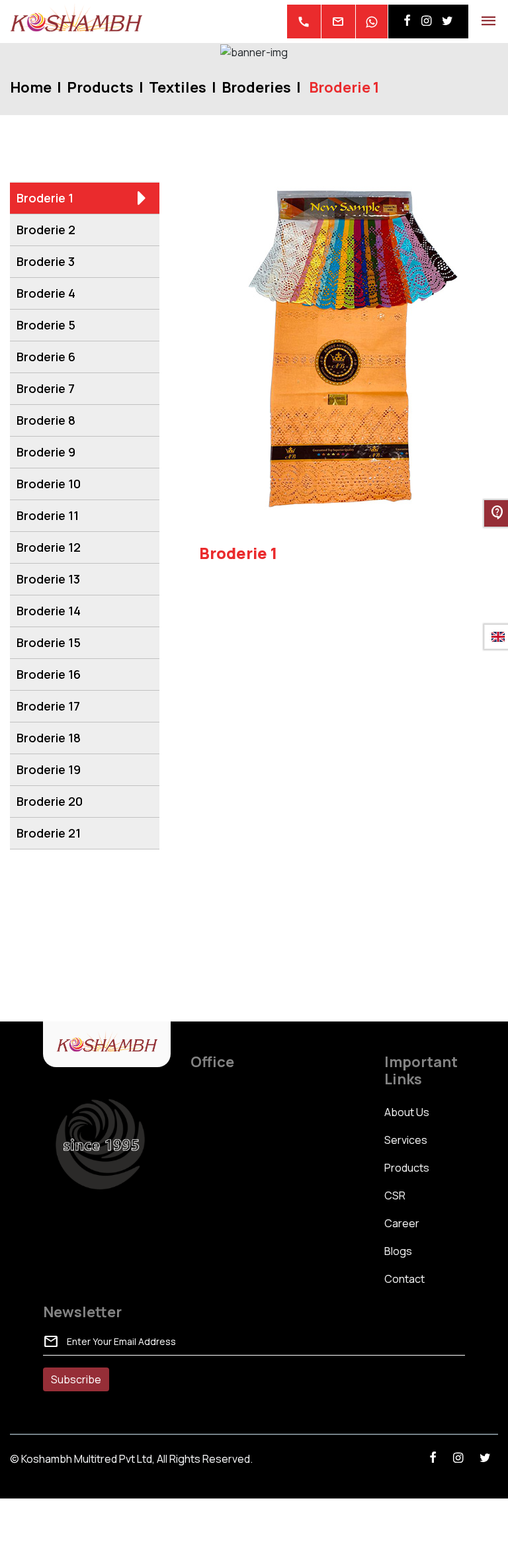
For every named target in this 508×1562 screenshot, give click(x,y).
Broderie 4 (46, 293)
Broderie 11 (48, 515)
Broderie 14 (49, 611)
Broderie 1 (45, 198)
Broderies (256, 87)
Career (401, 1223)
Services (405, 1140)
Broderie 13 (48, 579)
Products (100, 87)
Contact (404, 1279)
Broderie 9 (46, 452)
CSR (394, 1195)
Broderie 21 (49, 833)
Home (31, 87)
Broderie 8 (46, 420)
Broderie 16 (49, 674)
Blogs (398, 1251)
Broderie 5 (46, 325)
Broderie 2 (46, 230)
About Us (406, 1112)
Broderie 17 (48, 706)
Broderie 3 (46, 261)
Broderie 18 (49, 738)
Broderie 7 (46, 388)
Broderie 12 (49, 547)
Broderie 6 (46, 357)
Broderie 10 (49, 484)
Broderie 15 (49, 642)
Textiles (177, 87)
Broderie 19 (49, 769)
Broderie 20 (50, 801)
